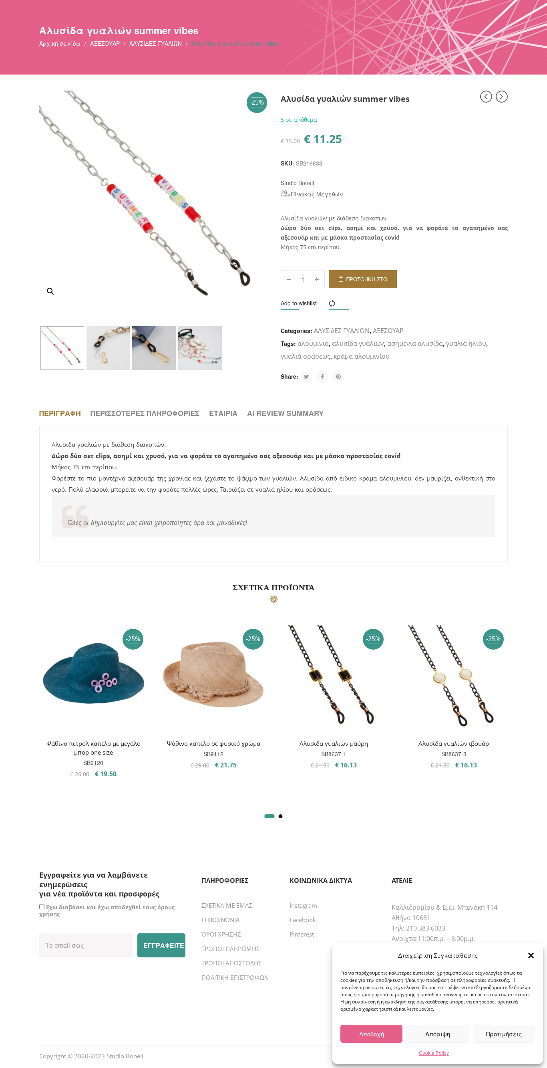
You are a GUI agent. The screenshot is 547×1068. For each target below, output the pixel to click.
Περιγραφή (60, 413)
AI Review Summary (285, 413)
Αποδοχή (371, 1034)
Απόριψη (437, 1034)
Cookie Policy (434, 1052)
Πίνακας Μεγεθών (316, 194)
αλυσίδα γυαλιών (358, 343)
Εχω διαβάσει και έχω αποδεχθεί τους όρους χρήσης (107, 910)
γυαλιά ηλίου (466, 343)
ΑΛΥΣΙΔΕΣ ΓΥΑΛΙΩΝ (155, 43)
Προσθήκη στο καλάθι (366, 281)
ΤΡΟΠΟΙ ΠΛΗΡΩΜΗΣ (230, 949)
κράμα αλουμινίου (362, 356)
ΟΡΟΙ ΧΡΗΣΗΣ (221, 934)
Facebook (303, 920)
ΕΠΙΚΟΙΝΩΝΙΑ (220, 920)
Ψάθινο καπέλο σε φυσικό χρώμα (213, 743)
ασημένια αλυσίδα (415, 343)
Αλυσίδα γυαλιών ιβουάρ (453, 743)
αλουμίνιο (313, 343)
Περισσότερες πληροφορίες (144, 413)
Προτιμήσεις (504, 1034)
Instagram (303, 905)
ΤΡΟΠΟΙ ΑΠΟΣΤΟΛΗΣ (231, 963)
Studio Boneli (297, 183)
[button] (531, 955)
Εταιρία (223, 413)
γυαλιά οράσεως (305, 356)
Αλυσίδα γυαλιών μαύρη (334, 743)
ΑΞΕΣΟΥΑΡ (105, 43)
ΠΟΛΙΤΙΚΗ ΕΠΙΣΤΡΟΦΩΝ (235, 977)
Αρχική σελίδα (59, 43)
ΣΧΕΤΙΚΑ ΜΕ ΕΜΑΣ (227, 905)
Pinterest (302, 934)
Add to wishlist (299, 303)
